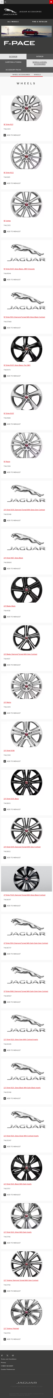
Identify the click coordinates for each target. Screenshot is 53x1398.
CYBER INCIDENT (7, 1366)
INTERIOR (39, 57)
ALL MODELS (13, 22)
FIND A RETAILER (39, 22)
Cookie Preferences (8, 1369)
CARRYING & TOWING (13, 62)
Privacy (3, 1362)
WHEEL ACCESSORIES (21, 75)
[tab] (13, 56)
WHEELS (37, 75)
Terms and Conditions (8, 1359)
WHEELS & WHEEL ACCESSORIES (40, 63)
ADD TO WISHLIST (14, 135)
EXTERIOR (13, 57)
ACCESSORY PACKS (13, 70)
